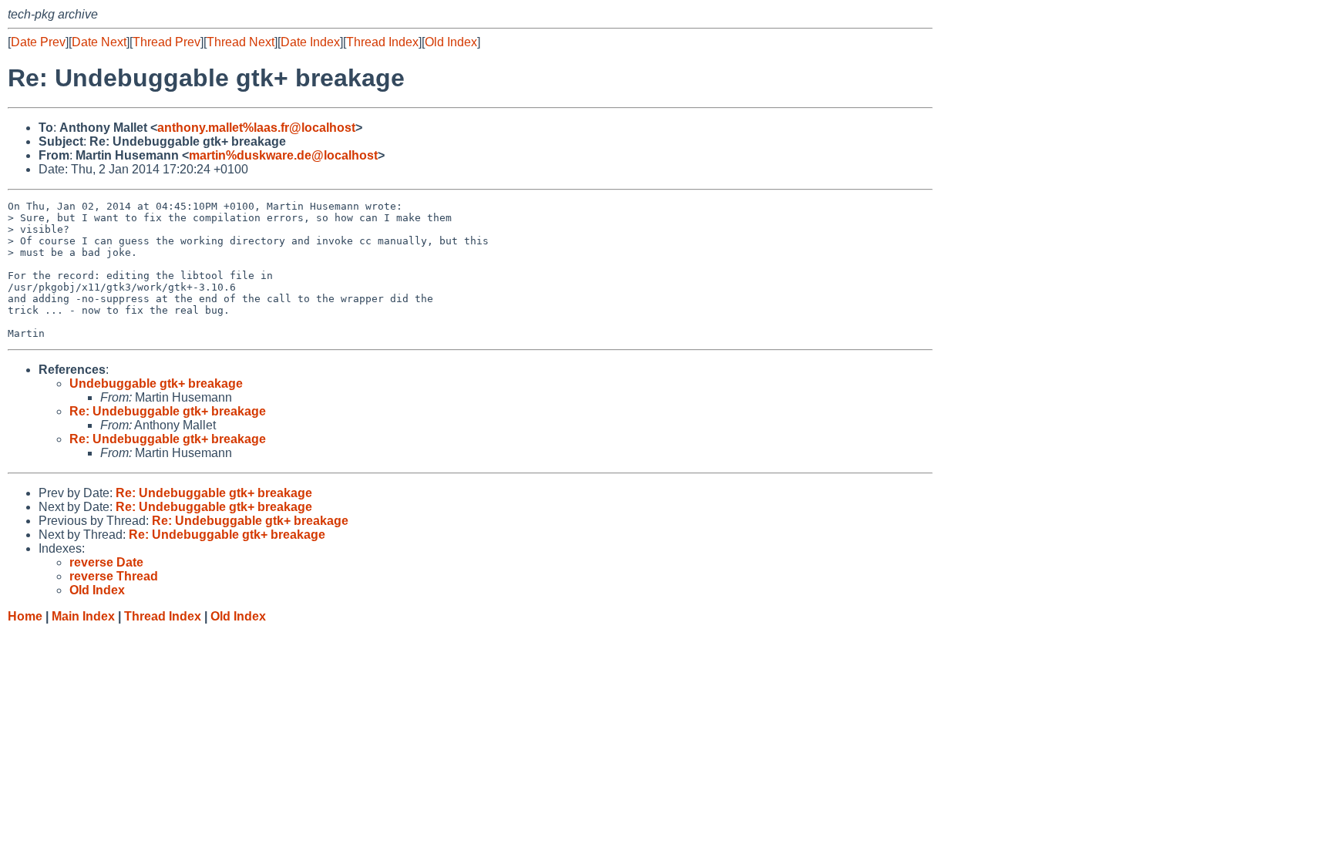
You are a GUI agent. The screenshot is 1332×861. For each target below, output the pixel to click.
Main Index (83, 616)
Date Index (310, 42)
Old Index (451, 42)
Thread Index (382, 42)
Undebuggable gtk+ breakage (156, 383)
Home (25, 616)
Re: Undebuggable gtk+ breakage (167, 411)
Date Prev (38, 42)
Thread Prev (166, 42)
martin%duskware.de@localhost (283, 155)
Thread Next (240, 42)
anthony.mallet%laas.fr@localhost (256, 127)
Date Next (99, 42)
